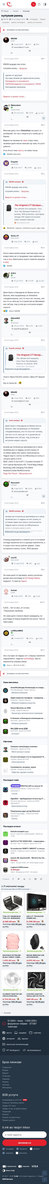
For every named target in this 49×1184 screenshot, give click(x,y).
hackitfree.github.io (21, 329)
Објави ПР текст (9, 1106)
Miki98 (5, 19)
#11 (43, 650)
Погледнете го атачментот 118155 (26, 84)
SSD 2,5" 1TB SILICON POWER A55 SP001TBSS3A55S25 (35, 918)
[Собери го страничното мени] (4, 4)
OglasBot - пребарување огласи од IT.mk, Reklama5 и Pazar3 (28, 799)
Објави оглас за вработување (14, 1109)
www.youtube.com (21, 491)
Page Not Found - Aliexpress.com (17, 473)
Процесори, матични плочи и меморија (27, 713)
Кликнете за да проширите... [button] (18, 369)
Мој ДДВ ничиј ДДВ (19, 728)
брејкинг (23, 1149)
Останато (15, 734)
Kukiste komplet (20, 831)
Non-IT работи (23, 843)
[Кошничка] (39, 4)
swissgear (34, 19)
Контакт (5, 1114)
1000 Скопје (12, 119)
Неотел (14, 819)
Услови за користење (11, 1117)
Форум (5, 1070)
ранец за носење (34, 22)
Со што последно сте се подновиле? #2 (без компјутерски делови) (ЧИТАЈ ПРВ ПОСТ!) (28, 757)
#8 (44, 503)
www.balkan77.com (21, 47)
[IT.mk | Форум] (9, 4)
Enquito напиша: (15, 348)
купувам (5, 22)
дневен (36, 1149)
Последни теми (11, 780)
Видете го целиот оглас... (14, 96)
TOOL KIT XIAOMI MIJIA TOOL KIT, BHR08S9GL (12, 917)
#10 (43, 602)
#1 (44, 59)
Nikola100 (15, 318)
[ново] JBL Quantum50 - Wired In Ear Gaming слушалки (28, 858)
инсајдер (10, 1149)
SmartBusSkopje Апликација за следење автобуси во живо (28, 687)
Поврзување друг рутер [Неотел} (25, 811)
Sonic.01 (15, 236)
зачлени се (24, 1142)
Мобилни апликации (19, 693)
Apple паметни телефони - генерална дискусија (28, 698)
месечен (23, 1153)
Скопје (12, 335)
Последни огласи (12, 826)
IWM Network (7, 1179)
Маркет (5, 1073)
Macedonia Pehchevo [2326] (12, 53)
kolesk (14, 590)
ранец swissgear (18, 22)
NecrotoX (15, 483)
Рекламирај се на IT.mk (14, 1100)
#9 (44, 570)
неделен (9, 1153)
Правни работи (8, 1120)
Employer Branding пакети (13, 1103)
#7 (44, 412)
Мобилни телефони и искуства (23, 703)
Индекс (5, 1082)
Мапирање (6, 1087)
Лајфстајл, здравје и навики (22, 772)
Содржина (6, 1067)
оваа (25, 140)
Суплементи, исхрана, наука (23, 767)
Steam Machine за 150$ (21, 708)
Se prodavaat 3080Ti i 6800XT (28, 848)
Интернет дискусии (19, 723)
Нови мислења (10, 682)
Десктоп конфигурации (25, 834)
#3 (44, 174)
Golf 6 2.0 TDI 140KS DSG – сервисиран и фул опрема (28, 841)
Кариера (6, 1079)
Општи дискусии (18, 762)
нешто (21, 150)
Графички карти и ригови (27, 851)
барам (42, 19)
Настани (5, 1085)
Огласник (6, 1076)
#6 (44, 340)
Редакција (6, 1111)
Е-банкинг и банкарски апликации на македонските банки (28, 718)
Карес (24, 581)
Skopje (12, 644)
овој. (10, 259)
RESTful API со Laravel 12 (27, 786)
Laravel (14, 794)
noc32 (14, 558)
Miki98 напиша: (15, 182)
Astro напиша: (14, 420)
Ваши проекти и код (19, 806)
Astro (13, 273)
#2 (44, 125)
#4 (44, 248)
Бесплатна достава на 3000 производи (15, 889)
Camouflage (29, 658)
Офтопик (7, 741)
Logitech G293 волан (19, 867)
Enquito (14, 162)
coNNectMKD (17, 631)
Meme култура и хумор (21, 752)
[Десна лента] (44, 4)
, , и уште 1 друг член (26, 228)
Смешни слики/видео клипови (24, 746)
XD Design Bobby (32, 578)
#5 (44, 287)
